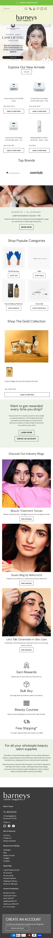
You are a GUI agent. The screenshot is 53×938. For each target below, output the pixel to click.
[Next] (48, 61)
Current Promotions (10, 889)
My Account (7, 873)
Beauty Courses (9, 855)
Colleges (6, 858)
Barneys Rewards (9, 841)
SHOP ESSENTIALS (39, 308)
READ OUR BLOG (26, 519)
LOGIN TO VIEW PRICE (14, 111)
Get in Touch (8, 806)
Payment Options (9, 878)
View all (26, 72)
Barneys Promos (9, 893)
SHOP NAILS (39, 276)
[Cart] (42, 9)
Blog (4, 853)
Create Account (17, 928)
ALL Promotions (9, 907)
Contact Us (7, 838)
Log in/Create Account (11, 870)
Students (6, 861)
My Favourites (8, 876)
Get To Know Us (9, 831)
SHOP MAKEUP (13, 308)
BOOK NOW (26, 227)
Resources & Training (11, 846)
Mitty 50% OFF (8, 898)
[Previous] (44, 61)
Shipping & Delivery (10, 881)
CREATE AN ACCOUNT (26, 439)
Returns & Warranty (10, 884)
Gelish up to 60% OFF (11, 904)
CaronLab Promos (10, 896)
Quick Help (7, 866)
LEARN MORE (26, 432)
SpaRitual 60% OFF (10, 901)
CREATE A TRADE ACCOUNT (28, 3)
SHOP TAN (14, 276)
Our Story (6, 835)
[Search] (26, 8)
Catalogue (7, 850)
